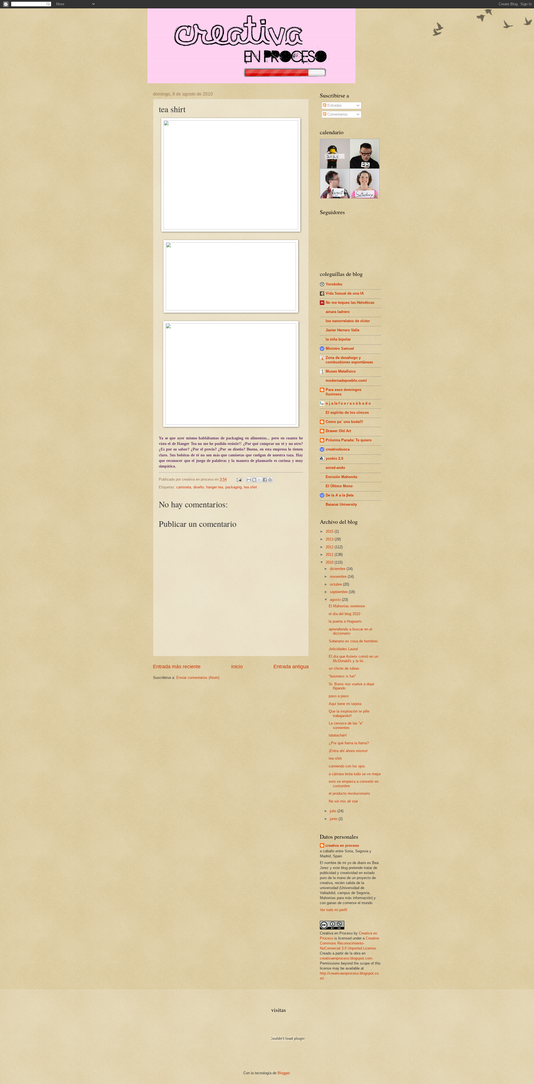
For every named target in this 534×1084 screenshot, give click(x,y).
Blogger (284, 1073)
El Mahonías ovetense (347, 606)
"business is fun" (342, 676)
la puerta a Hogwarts (345, 621)
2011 (330, 554)
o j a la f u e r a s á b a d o (348, 403)
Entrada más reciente (177, 666)
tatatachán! (338, 735)
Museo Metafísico (341, 371)
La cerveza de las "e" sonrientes (346, 725)
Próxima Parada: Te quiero (349, 440)
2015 (330, 531)
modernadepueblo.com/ (346, 380)
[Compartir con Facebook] (265, 480)
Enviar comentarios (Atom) (197, 678)
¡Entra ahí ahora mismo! (348, 751)
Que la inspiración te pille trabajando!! (349, 713)
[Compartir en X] (259, 480)
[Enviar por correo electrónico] (249, 480)
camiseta (183, 487)
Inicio (237, 666)
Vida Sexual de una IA (345, 293)
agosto (336, 600)
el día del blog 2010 (344, 614)
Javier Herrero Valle (342, 330)
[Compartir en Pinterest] (270, 480)
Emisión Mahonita (341, 477)
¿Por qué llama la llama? (349, 743)
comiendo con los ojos (347, 766)
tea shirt (250, 487)
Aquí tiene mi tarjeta (345, 704)
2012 (330, 547)
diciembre (338, 569)
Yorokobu (334, 284)
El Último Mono (339, 486)
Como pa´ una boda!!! (344, 422)
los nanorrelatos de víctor (348, 321)
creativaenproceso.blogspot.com (346, 958)
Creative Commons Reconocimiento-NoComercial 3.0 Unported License (349, 943)
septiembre (339, 592)
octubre (336, 584)
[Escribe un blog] (254, 480)
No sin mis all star (343, 801)
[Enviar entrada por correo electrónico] (239, 479)
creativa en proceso (342, 845)
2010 (330, 562)
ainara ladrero (338, 312)
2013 (330, 539)
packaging (233, 487)
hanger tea (214, 487)
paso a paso (338, 696)
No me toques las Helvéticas (350, 302)
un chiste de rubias (344, 668)
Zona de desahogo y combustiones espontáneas (349, 360)
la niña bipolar (338, 339)
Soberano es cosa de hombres (353, 641)
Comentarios (337, 114)
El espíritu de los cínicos (347, 412)
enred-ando (335, 468)
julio (333, 811)
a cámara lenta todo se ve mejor (355, 774)
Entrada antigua (291, 666)
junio (334, 819)
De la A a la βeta (339, 495)
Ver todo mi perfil (333, 910)
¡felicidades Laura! (343, 649)
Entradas (334, 105)
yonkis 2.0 (334, 458)
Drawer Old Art (338, 431)
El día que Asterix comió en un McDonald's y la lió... (353, 658)
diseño (198, 487)
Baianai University (341, 504)
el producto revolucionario (349, 793)
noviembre (339, 576)
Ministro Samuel (340, 348)
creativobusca (338, 449)
